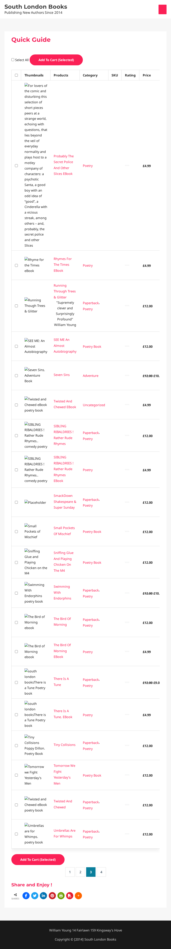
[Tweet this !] (34, 895)
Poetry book (92, 346)
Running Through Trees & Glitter (65, 291)
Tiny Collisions (64, 744)
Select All (22, 60)
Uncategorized (94, 405)
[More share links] (78, 895)
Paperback (91, 303)
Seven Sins (62, 374)
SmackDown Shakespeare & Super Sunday (65, 501)
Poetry (88, 165)
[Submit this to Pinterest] (52, 895)
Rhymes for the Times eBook (63, 264)
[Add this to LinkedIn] (43, 895)
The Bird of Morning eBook (62, 651)
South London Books (35, 6)
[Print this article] (61, 895)
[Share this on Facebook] (26, 895)
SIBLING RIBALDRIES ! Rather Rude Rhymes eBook (63, 469)
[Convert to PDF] (69, 895)
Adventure (90, 375)
